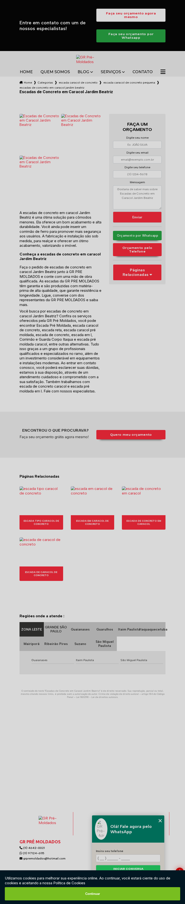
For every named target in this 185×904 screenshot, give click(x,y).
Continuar (92, 894)
